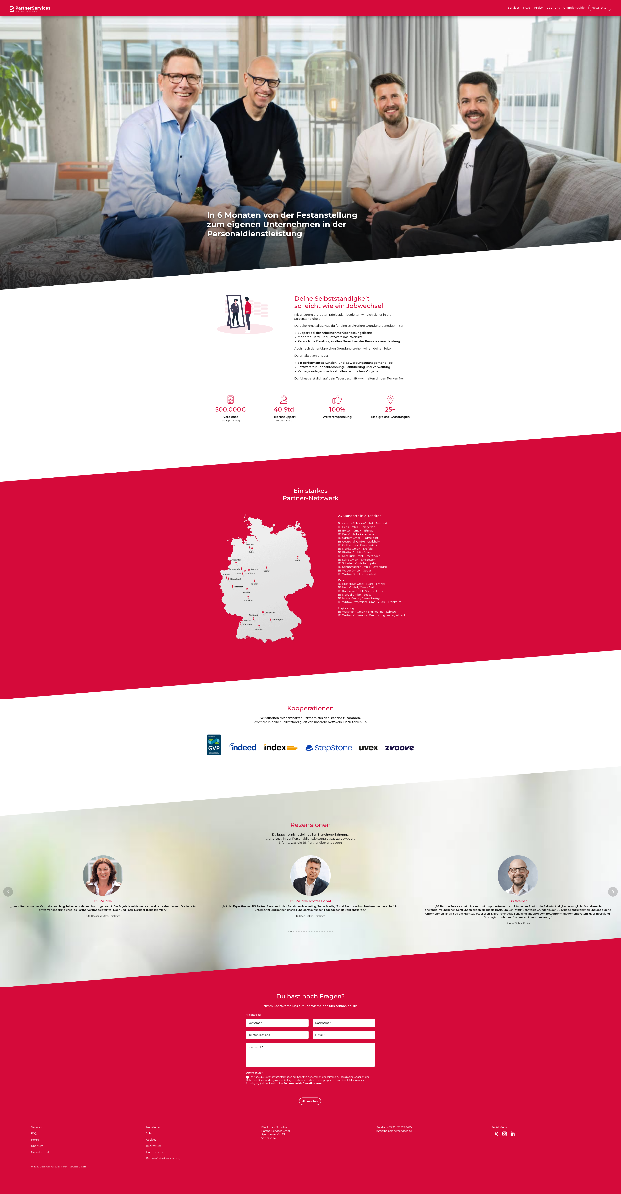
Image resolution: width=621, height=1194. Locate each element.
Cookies (151, 1139)
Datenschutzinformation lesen (303, 1083)
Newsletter (600, 7)
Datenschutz (154, 1152)
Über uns (553, 7)
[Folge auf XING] (496, 1133)
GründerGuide (574, 7)
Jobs (149, 1133)
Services (514, 7)
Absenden (310, 1101)
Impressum (153, 1146)
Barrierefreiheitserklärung (163, 1158)
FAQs (526, 7)
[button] (8, 892)
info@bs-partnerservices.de (394, 1130)
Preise (538, 7)
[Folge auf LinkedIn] (512, 1133)
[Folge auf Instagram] (504, 1133)
